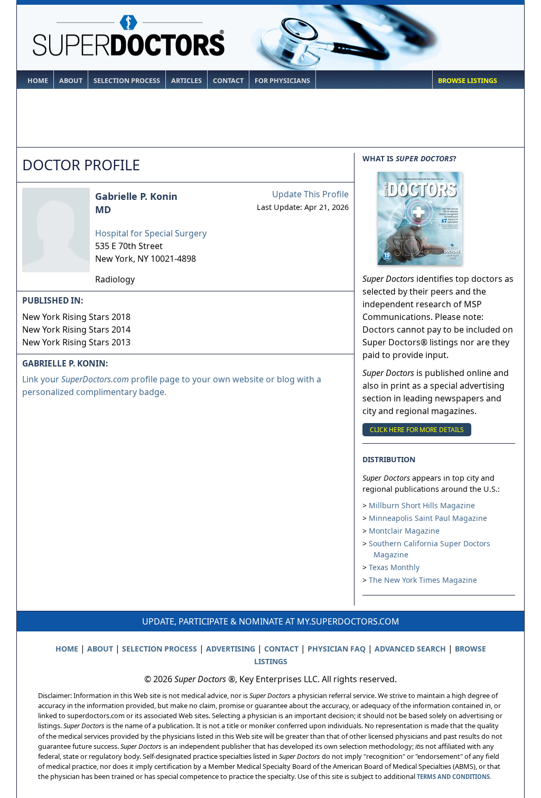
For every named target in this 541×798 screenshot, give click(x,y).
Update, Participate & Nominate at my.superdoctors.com (270, 621)
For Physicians (282, 80)
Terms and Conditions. (454, 777)
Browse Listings (467, 80)
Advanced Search (410, 649)
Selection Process (127, 80)
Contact (228, 80)
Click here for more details (417, 429)
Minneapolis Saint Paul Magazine (428, 518)
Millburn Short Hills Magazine (422, 505)
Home (37, 80)
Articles (186, 80)
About (70, 80)
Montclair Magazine (404, 531)
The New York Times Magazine (423, 580)
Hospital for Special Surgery (151, 233)
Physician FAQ (336, 649)
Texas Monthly (394, 567)
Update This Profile (310, 194)
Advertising (230, 649)
